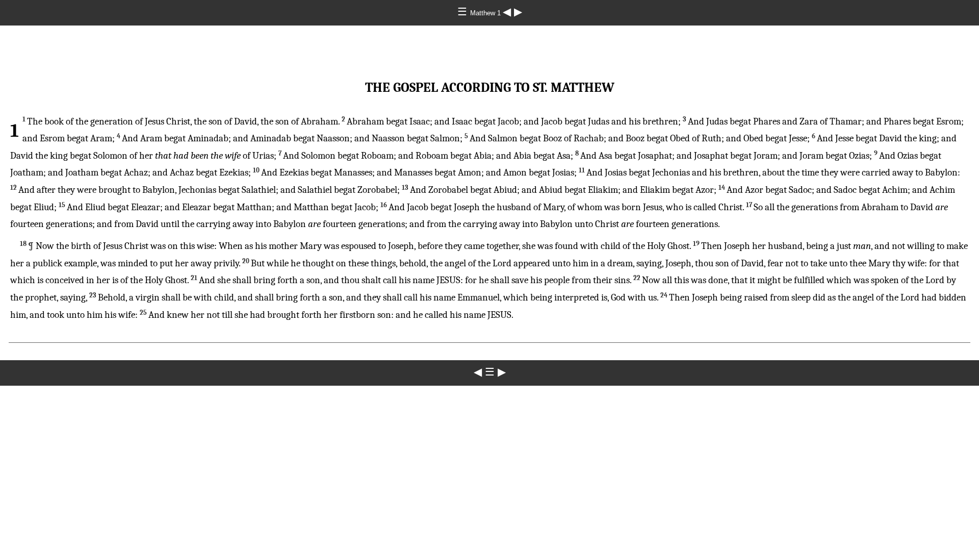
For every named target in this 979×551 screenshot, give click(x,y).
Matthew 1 (486, 13)
